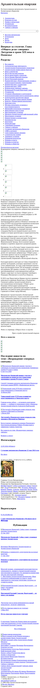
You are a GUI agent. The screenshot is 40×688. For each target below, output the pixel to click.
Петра (35, 489)
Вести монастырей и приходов (15, 75)
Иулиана (25, 487)
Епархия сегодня (11, 20)
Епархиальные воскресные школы (17, 97)
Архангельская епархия (18, 4)
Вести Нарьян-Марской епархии (16, 77)
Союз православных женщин (15, 133)
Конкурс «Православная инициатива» (18, 101)
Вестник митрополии (12, 35)
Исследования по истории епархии (13, 662)
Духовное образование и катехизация (18, 94)
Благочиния (5, 656)
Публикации (9, 37)
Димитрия (23, 489)
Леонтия (4, 491)
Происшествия (10, 123)
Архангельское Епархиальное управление (19, 68)
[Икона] (7, 477)
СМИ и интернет (11, 131)
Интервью (20, 645)
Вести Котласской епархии (14, 73)
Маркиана (32, 487)
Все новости (9, 64)
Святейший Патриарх (12, 125)
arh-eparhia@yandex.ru (8, 681)
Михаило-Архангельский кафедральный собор (21, 114)
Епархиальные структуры (10, 649)
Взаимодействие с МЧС (13, 86)
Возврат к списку (7, 436)
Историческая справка (9, 660)
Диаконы (4, 675)
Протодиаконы (30, 673)
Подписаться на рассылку (10, 147)
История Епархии (11, 25)
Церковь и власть (11, 140)
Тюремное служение (12, 136)
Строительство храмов (13, 134)
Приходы (21, 656)
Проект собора (6, 653)
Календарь (8, 42)
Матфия (3, 486)
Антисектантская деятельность (16, 66)
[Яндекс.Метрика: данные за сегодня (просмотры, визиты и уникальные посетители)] (7, 684)
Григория (4, 493)
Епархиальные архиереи (25, 660)
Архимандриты (6, 671)
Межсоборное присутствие (14, 110)
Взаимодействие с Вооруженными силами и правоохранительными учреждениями (20, 82)
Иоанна (3, 489)
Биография (4, 645)
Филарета (21, 497)
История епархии (7, 658)
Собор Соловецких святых (22, 486)
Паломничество (10, 120)
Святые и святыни (11, 27)
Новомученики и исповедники (16, 118)
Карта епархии (24, 649)
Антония (18, 495)
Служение (12, 645)
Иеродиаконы (5, 673)
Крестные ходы (10, 103)
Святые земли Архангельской (11, 666)
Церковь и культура (12, 142)
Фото (7, 38)
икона (9, 486)
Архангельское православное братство (18, 70)
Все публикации (20, 629)
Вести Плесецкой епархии (14, 79)
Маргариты (21, 499)
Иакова (9, 489)
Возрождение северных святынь (16, 88)
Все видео (4, 520)
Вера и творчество (11, 71)
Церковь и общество (12, 144)
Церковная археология (13, 138)
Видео (7, 40)
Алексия (16, 489)
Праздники (9, 121)
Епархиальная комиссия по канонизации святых (22, 96)
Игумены (15, 671)
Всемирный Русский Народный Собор (18, 90)
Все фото (4, 454)
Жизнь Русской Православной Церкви (18, 99)
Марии (15, 491)
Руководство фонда (18, 653)
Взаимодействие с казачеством (15, 84)
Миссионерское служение (14, 112)
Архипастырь (9, 18)
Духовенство (9, 24)
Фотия (30, 489)
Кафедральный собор (8, 651)
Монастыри (14, 656)
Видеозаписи (28, 645)
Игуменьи (22, 671)
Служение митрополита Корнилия (17, 129)
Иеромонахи (31, 671)
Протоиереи (15, 673)
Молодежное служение (13, 116)
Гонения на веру (31, 662)
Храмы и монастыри (12, 22)
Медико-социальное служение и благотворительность (16, 106)
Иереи (22, 673)
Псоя (6, 487)
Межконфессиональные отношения (17, 109)
